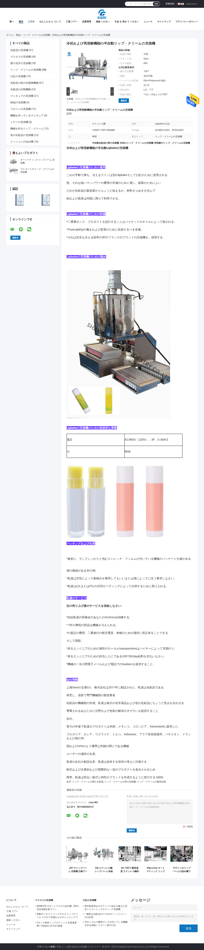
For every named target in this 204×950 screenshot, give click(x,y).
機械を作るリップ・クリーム (27, 128)
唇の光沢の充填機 (20, 63)
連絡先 (124, 100)
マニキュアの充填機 (21, 95)
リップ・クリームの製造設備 (151, 781)
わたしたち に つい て (50, 21)
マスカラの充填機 (20, 56)
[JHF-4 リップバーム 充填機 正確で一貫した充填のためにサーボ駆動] (77, 854)
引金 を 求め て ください (127, 21)
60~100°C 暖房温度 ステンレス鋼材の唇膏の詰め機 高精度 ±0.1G (129, 870)
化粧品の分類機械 (20, 89)
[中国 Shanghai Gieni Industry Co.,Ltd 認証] (19, 200)
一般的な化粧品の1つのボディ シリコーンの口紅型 (105, 915)
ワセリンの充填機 (20, 108)
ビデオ (31, 21)
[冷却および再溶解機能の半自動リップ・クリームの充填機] (88, 67)
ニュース (148, 21)
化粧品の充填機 (19, 50)
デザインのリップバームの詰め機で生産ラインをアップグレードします (182, 870)
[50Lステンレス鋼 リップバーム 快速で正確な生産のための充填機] (103, 854)
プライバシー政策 (46, 946)
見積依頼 (169, 3)
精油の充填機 (18, 102)
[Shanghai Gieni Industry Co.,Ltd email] (14, 229)
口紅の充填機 (18, 76)
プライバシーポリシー (186, 21)
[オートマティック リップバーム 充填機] (13, 161)
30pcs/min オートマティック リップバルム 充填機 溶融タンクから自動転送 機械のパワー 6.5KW (155, 870)
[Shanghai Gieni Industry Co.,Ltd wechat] (31, 229)
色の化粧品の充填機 (21, 135)
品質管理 (86, 21)
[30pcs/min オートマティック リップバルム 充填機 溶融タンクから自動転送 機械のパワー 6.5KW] (155, 854)
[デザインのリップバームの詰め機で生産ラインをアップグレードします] (181, 854)
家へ (12, 21)
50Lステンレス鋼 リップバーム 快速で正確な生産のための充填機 (104, 870)
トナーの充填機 (19, 122)
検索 (156, 4)
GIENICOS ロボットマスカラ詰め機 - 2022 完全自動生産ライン (58, 907)
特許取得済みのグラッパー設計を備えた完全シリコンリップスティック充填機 (105, 907)
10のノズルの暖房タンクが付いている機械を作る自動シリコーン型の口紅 (105, 923)
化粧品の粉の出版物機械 (24, 82)
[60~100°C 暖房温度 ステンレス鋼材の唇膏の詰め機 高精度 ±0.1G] (129, 854)
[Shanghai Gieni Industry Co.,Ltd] (102, 14)
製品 (21, 21)
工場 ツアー (71, 21)
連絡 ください (103, 21)
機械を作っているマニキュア (27, 115)
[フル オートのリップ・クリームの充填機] (13, 170)
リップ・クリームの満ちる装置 (87, 781)
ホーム (9, 35)
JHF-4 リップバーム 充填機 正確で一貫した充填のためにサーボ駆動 (77, 870)
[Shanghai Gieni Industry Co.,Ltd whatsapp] (23, 229)
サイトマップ (164, 21)
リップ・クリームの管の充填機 (120, 781)
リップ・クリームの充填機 (36, 35)
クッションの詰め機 (21, 141)
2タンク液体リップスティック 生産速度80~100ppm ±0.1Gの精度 (57, 924)
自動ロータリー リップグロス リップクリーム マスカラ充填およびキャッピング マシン (57, 916)
